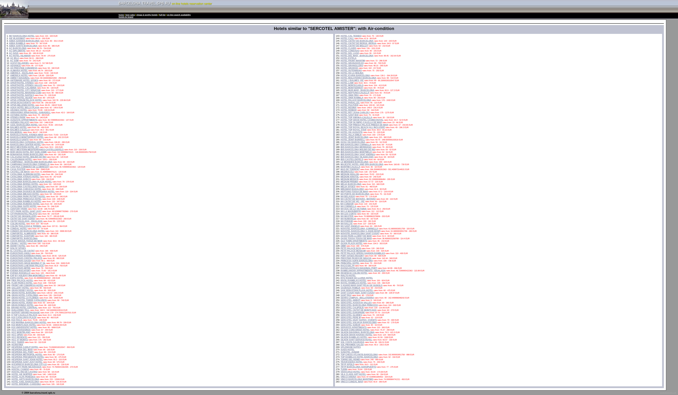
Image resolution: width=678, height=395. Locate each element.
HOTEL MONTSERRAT (352, 88)
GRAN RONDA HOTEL (22, 305)
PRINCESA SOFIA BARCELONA (357, 261)
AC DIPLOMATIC (17, 51)
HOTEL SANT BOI (349, 115)
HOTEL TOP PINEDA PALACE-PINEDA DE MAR (364, 125)
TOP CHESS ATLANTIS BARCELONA (359, 354)
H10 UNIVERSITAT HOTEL (24, 327)
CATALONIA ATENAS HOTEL (24, 177)
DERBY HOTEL (17, 246)
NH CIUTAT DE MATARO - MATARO (358, 199)
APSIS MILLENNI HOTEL (22, 105)
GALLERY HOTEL (20, 288)
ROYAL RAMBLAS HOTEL (354, 283)
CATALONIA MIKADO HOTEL (24, 194)
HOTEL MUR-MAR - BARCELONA (357, 90)
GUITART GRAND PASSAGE (25, 312)
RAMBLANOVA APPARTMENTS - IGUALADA (363, 270)
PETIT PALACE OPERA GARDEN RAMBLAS (363, 253)
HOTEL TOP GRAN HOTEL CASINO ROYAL (362, 120)
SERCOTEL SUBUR (350, 325)
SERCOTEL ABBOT (350, 300)
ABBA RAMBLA (17, 43)
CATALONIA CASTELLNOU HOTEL (27, 186)
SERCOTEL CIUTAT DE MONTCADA (359, 310)
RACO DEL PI (347, 265)
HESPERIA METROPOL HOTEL (26, 354)
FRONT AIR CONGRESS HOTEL (27, 285)
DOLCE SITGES (18, 248)
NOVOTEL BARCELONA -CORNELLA (359, 228)
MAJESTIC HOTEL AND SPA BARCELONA (362, 164)
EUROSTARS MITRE (20, 268)
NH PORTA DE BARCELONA (355, 194)
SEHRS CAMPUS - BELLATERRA (357, 298)
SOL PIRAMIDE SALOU (352, 344)
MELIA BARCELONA (351, 184)
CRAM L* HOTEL (18, 243)
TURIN (344, 369)
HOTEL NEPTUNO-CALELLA (355, 93)
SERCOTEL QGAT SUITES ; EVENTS (359, 320)
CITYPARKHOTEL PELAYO (23, 214)
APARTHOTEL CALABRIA (23, 88)
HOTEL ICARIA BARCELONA (355, 75)
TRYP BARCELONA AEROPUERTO (358, 367)
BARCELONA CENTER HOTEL (25, 144)
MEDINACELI (347, 172)
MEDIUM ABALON (350, 174)
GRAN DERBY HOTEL (22, 290)
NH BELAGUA (348, 196)
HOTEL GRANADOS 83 (352, 63)
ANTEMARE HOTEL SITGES (24, 80)
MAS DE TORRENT (350, 169)
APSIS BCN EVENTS (20, 102)
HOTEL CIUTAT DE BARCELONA (357, 41)
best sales (130, 15)
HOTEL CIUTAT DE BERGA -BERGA (358, 43)
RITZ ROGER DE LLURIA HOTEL (357, 278)
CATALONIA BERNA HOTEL (24, 184)
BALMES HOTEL (18, 127)
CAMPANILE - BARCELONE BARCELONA (31, 162)
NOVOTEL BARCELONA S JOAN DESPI (360, 231)
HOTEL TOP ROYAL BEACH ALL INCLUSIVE (363, 127)
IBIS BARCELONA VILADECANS (357, 157)
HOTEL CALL (347, 38)
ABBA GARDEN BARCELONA (24, 41)
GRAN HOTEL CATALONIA (24, 295)
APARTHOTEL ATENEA (22, 83)
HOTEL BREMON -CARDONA (26, 384)
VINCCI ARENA (348, 377)
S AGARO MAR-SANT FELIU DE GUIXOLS (361, 285)
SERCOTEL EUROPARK (353, 312)
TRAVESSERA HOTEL (352, 362)
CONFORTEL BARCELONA (24, 238)
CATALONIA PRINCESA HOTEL (26, 199)
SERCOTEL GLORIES (351, 315)
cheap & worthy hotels (146, 15)
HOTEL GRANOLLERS (352, 65)
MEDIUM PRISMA (349, 181)
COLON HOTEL (17, 223)
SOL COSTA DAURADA (352, 342)
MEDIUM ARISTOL (350, 177)
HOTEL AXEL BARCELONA (25, 382)
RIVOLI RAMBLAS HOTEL (353, 280)
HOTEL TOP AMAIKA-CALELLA (356, 117)
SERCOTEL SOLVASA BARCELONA (359, 322)
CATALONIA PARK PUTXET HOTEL (27, 196)
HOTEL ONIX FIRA (350, 95)
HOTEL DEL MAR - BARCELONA (357, 56)
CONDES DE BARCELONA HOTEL (27, 231)
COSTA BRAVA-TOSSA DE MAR (26, 241)
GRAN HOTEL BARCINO (23, 293)
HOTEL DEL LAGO (350, 53)
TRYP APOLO (347, 364)
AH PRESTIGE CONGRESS (23, 68)
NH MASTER (347, 216)
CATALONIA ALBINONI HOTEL (25, 174)
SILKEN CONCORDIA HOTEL (355, 330)
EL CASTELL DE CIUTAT (22, 251)
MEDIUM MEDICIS (350, 179)
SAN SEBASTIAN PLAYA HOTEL (357, 290)
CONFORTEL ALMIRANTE (23, 233)
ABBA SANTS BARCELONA (23, 46)
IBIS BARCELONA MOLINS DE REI (358, 149)
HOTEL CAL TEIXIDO (351, 36)
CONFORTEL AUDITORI (22, 236)
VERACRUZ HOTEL (350, 372)
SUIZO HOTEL (348, 349)
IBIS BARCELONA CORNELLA (356, 144)
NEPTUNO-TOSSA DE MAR (354, 191)
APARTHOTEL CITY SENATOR (25, 90)
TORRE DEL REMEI (350, 359)
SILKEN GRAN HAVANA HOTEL (356, 335)
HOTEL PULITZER (349, 105)
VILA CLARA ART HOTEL (353, 374)
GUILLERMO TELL (20, 310)
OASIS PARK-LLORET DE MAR (356, 236)
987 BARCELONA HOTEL (22, 36)
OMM (343, 246)
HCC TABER (17, 342)
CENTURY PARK (18, 209)
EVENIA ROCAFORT (20, 270)
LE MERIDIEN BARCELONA (354, 162)
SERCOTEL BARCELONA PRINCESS (359, 305)
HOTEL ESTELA (348, 58)
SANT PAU (346, 295)
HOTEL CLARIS (348, 48)
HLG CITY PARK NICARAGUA (26, 367)
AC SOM (14, 60)
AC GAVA (14, 53)
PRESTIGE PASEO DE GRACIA (356, 258)
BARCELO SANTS (19, 139)
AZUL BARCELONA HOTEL (24, 125)
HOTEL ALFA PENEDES (23, 377)
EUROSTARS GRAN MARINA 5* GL (28, 263)
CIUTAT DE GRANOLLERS (23, 216)
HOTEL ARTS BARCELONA (25, 379)
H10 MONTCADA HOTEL (23, 325)
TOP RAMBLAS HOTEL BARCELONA (359, 357)
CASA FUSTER (17, 169)
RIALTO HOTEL (348, 275)
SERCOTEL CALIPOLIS (352, 307)
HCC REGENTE (19, 337)
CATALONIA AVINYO (20, 179)
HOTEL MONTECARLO (352, 85)
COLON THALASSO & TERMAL (25, 226)
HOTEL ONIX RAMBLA (352, 98)
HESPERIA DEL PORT (22, 352)
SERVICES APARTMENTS (354, 327)
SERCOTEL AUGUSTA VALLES (356, 302)
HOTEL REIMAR (349, 110)
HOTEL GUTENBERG (351, 70)
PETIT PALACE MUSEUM (353, 251)
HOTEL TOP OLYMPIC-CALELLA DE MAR (361, 122)
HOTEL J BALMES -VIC (352, 80)
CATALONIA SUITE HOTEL (23, 206)
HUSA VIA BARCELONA (353, 142)
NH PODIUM (347, 221)
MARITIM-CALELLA (350, 167)
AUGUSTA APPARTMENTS (23, 120)
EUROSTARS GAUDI (20, 261)
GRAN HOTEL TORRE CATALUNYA (29, 300)
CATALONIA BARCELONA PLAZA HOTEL (31, 181)
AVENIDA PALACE (19, 122)
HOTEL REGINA (348, 107)
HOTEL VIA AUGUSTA (352, 132)
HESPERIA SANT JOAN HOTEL (27, 359)
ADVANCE (15, 65)
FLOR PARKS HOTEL (22, 283)
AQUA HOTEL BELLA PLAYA (24, 107)
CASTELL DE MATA (20, 172)
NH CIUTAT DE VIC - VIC (353, 201)
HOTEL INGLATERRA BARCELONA (358, 78)
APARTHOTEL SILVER (21, 98)
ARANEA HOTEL (18, 110)
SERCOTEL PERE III (351, 317)
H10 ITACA (16, 320)
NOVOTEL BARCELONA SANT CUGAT (360, 233)
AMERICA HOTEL (19, 75)
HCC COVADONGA (21, 330)
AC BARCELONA (17, 48)
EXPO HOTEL (17, 278)
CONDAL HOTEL (18, 228)
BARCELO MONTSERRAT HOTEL (27, 137)
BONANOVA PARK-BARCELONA (27, 154)
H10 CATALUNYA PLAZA (23, 317)
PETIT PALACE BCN (351, 248)
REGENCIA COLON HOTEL (354, 273)
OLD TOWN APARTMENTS (354, 241)
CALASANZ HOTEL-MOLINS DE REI (28, 157)
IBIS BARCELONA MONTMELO (356, 152)
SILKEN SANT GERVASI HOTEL (356, 340)
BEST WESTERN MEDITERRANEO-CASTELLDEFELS (37, 149)
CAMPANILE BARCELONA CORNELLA (29, 164)
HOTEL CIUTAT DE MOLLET (354, 46)
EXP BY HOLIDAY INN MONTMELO (27, 275)
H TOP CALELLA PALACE (24, 315)
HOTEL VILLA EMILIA (351, 135)
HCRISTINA (17, 344)
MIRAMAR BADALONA (352, 189)
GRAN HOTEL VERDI (21, 302)
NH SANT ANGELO (350, 226)
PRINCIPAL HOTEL (350, 263)
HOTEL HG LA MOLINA (352, 73)
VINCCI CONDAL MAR (352, 382)
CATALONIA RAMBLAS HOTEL (25, 201)
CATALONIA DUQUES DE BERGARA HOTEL (32, 191)
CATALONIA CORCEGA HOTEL (25, 189)
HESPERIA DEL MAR (22, 349)
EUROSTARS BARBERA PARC (25, 256)
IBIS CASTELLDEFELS (352, 159)
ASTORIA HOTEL (18, 115)
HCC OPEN (17, 335)
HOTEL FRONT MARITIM (353, 60)
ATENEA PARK (17, 117)
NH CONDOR (347, 204)
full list (162, 15)
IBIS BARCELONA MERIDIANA (356, 147)
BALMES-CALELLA (20, 130)
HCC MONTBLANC (21, 332)
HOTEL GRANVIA (349, 68)
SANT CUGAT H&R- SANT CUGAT (358, 293)
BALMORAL (16, 132)
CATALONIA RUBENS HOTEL (25, 204)
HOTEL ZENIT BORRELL (353, 139)
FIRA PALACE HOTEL (22, 280)
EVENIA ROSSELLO (20, 273)
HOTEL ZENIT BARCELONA (354, 137)
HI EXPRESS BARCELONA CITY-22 (29, 364)
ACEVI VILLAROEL (19, 63)
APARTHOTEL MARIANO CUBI (25, 93)
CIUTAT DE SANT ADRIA (22, 219)
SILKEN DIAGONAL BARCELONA (357, 332)
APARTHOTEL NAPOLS (22, 95)
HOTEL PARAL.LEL (350, 102)
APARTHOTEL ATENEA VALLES (26, 85)
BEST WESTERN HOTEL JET (24, 147)
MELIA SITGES (348, 186)
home (121, 15)
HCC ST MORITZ (19, 340)
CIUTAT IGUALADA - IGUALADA (26, 221)
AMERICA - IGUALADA (21, 73)
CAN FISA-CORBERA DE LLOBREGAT (29, 167)
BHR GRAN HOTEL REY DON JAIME (28, 152)
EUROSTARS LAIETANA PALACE (27, 265)
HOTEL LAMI (347, 83)
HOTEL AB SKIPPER (21, 374)
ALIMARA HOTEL (19, 70)
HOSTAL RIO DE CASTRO (24, 372)
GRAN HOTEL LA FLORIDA (25, 298)
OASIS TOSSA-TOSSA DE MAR (356, 238)
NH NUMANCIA (348, 219)
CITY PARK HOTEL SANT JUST (25, 211)
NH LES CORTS (348, 214)
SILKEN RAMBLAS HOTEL (354, 337)
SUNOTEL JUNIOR (350, 352)
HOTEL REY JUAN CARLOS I (355, 112)
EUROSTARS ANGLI (20, 253)
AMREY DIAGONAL (20, 78)
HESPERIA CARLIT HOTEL (24, 347)
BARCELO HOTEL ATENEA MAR (26, 135)
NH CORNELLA (348, 206)
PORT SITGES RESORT (352, 256)
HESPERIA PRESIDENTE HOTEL (27, 357)
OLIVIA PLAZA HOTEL (352, 243)
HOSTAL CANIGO (20, 369)
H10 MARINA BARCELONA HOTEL (28, 322)
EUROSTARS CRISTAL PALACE (26, 258)
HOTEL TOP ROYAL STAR (353, 130)
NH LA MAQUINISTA (351, 211)
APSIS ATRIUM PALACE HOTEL (26, 100)
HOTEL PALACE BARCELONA (356, 100)
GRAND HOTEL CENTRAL (24, 307)
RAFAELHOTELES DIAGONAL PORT (359, 268)
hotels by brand (126, 17)
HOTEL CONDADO (350, 51)
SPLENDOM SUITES (351, 347)
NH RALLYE (347, 223)
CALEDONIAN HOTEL (21, 159)
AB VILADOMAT (17, 38)
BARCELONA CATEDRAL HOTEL (27, 142)
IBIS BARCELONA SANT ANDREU (358, 154)
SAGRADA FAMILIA (350, 288)
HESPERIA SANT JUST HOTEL (26, 362)
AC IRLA (14, 58)
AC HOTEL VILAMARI (20, 56)
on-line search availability (179, 15)
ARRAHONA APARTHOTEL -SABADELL (30, 112)
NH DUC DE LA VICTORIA (354, 209)
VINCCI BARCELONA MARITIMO (357, 379)
